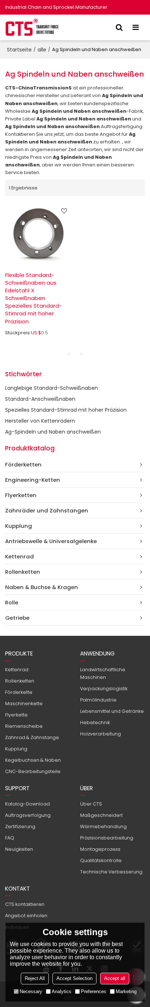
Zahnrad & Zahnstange (32, 737)
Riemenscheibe (24, 726)
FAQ (9, 838)
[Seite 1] (68, 353)
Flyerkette (16, 715)
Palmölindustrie (98, 700)
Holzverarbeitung (100, 734)
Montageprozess (100, 849)
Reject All (35, 978)
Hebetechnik (95, 722)
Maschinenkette (24, 703)
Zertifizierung (20, 826)
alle (42, 49)
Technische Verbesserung (111, 872)
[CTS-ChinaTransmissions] (32, 27)
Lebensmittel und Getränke (112, 711)
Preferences (93, 991)
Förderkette (18, 692)
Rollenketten (19, 681)
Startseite (19, 49)
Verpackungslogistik (103, 688)
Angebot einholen (26, 915)
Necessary (31, 991)
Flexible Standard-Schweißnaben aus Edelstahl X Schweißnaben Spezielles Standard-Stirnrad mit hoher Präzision (33, 298)
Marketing (126, 991)
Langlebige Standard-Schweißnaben (51, 388)
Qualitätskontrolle (101, 860)
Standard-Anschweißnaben (40, 399)
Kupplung (16, 749)
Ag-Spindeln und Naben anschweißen (53, 431)
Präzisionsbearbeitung (106, 838)
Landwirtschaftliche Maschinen (102, 673)
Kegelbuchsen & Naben (33, 760)
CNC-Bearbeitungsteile (32, 771)
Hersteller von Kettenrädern (40, 420)
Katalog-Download (27, 804)
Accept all (114, 978)
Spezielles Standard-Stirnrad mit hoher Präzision (66, 410)
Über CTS (91, 804)
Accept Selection (74, 978)
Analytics (61, 991)
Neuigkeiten (19, 849)
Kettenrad (16, 669)
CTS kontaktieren (24, 904)
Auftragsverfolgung (28, 815)
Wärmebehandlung (103, 826)
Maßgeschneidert (101, 815)
